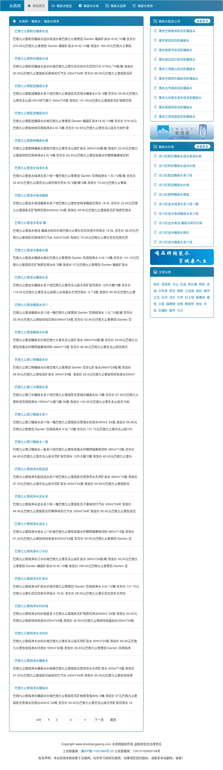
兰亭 (180, 297)
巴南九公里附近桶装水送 (30, 31)
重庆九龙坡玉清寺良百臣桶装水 (179, 97)
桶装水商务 (144, 5)
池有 (180, 303)
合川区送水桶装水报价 (173, 232)
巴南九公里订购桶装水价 (30, 359)
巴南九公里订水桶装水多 (30, 387)
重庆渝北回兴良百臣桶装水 (176, 59)
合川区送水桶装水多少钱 (174, 242)
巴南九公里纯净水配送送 (30, 469)
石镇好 (162, 310)
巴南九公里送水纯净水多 (30, 168)
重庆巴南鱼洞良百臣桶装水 (176, 30)
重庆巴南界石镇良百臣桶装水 (177, 78)
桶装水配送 (63, 5)
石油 (183, 284)
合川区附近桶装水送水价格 (176, 165)
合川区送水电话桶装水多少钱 (177, 213)
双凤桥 (166, 284)
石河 (164, 297)
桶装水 (36, 21)
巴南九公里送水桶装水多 (30, 277)
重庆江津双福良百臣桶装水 (176, 116)
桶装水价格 (90, 5)
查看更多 (202, 21)
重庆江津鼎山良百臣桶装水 (176, 69)
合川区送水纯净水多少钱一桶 (177, 204)
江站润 (189, 290)
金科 (199, 290)
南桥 (180, 290)
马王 (180, 310)
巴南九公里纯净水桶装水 (30, 660)
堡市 (172, 310)
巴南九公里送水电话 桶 (29, 222)
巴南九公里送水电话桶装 (30, 195)
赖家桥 (189, 303)
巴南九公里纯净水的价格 (30, 606)
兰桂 (161, 303)
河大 (172, 297)
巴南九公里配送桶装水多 (30, 86)
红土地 (189, 297)
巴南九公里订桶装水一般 (30, 441)
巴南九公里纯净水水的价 (30, 633)
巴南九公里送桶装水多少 (30, 304)
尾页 (113, 719)
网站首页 (38, 5)
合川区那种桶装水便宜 (173, 194)
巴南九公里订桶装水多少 (30, 414)
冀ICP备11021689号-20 (97, 751)
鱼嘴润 (200, 297)
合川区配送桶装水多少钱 (174, 175)
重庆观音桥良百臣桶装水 (174, 107)
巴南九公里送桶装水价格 (30, 332)
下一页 (99, 719)
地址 (199, 303)
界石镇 (192, 284)
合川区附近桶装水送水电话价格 (179, 156)
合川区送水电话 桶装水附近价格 (179, 223)
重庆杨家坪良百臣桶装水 (174, 50)
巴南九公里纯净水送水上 (30, 523)
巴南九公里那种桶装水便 (30, 140)
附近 (157, 284)
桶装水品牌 (117, 5)
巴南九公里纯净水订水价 (30, 551)
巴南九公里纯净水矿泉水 (30, 578)
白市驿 (162, 290)
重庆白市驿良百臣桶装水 (174, 88)
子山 (175, 284)
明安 (202, 284)
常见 (172, 290)
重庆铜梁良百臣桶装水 (173, 40)
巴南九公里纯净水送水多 (30, 496)
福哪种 (170, 303)
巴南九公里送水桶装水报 (30, 250)
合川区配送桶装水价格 (173, 184)
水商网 (15, 5)
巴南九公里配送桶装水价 (30, 113)
